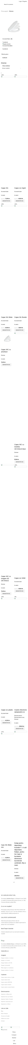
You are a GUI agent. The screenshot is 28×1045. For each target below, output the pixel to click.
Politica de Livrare (5, 1018)
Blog (2, 1011)
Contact (3, 1020)
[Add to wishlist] (10, 185)
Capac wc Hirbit (19, 578)
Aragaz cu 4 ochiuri (5, 960)
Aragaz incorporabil (5, 965)
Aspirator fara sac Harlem (7, 996)
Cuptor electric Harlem (6, 984)
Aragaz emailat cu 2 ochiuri (7, 970)
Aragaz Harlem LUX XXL (6, 962)
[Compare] (3, 185)
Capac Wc (4, 188)
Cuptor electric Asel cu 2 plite (7, 977)
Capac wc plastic (7, 710)
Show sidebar (6, 65)
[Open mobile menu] (1, 1)
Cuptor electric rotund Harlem (8, 987)
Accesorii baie (4, 191)
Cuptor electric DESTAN (6, 982)
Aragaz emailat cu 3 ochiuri (7, 958)
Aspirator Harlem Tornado (7, 999)
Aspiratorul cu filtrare (5, 1004)
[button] (6, 200)
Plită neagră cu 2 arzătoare (7, 967)
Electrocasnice (18, 715)
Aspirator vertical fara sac (7, 1001)
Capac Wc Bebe (6, 317)
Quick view (7, 185)
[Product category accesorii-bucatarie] (14, 30)
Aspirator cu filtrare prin (6, 994)
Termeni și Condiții (5, 1016)
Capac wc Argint (20, 188)
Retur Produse (4, 1013)
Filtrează (4, 57)
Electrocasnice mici (19, 717)
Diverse (3, 355)
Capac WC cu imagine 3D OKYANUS (6, 578)
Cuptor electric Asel (5, 979)
